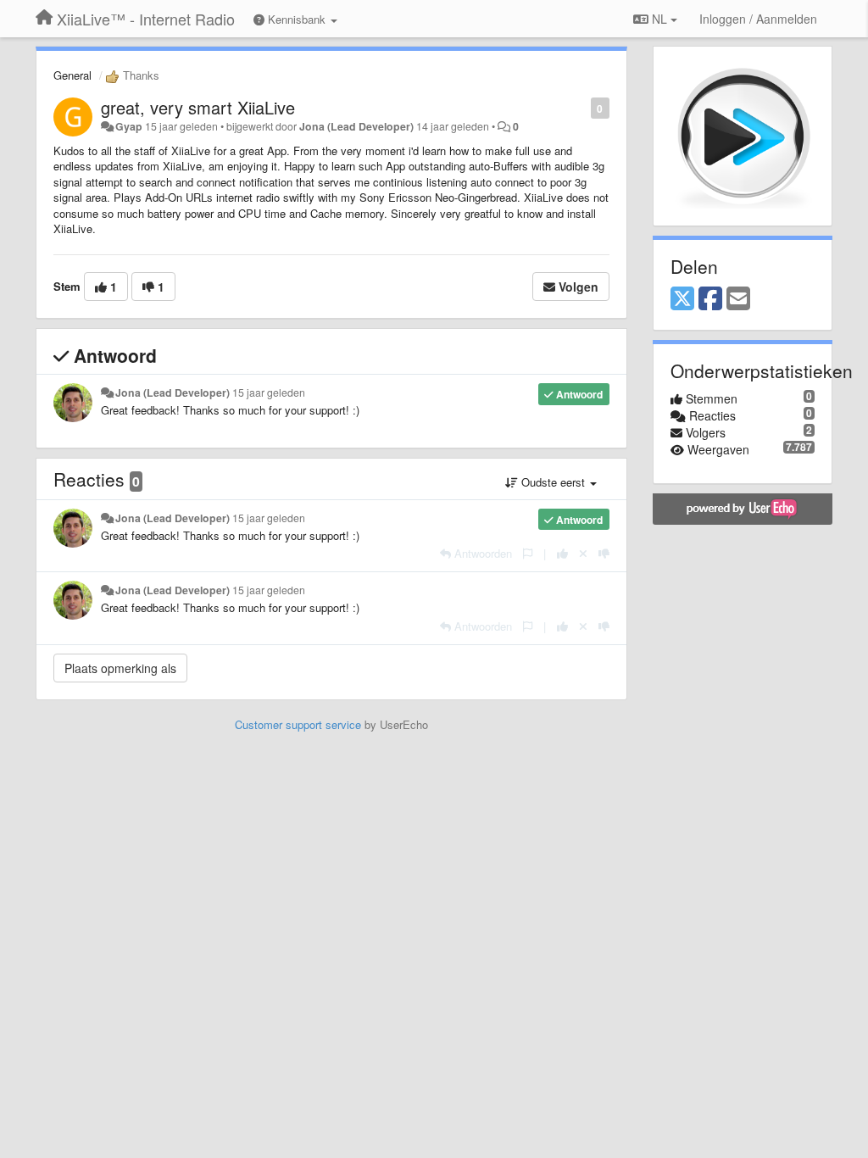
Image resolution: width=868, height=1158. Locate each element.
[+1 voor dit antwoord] (562, 553)
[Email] (738, 299)
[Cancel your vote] (583, 553)
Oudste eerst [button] (553, 482)
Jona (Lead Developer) (356, 126)
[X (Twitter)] (682, 299)
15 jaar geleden (268, 392)
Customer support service (298, 724)
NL (659, 18)
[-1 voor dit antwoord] (603, 553)
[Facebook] (710, 299)
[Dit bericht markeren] (582, 107)
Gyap (128, 126)
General (72, 75)
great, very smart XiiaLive (198, 107)
